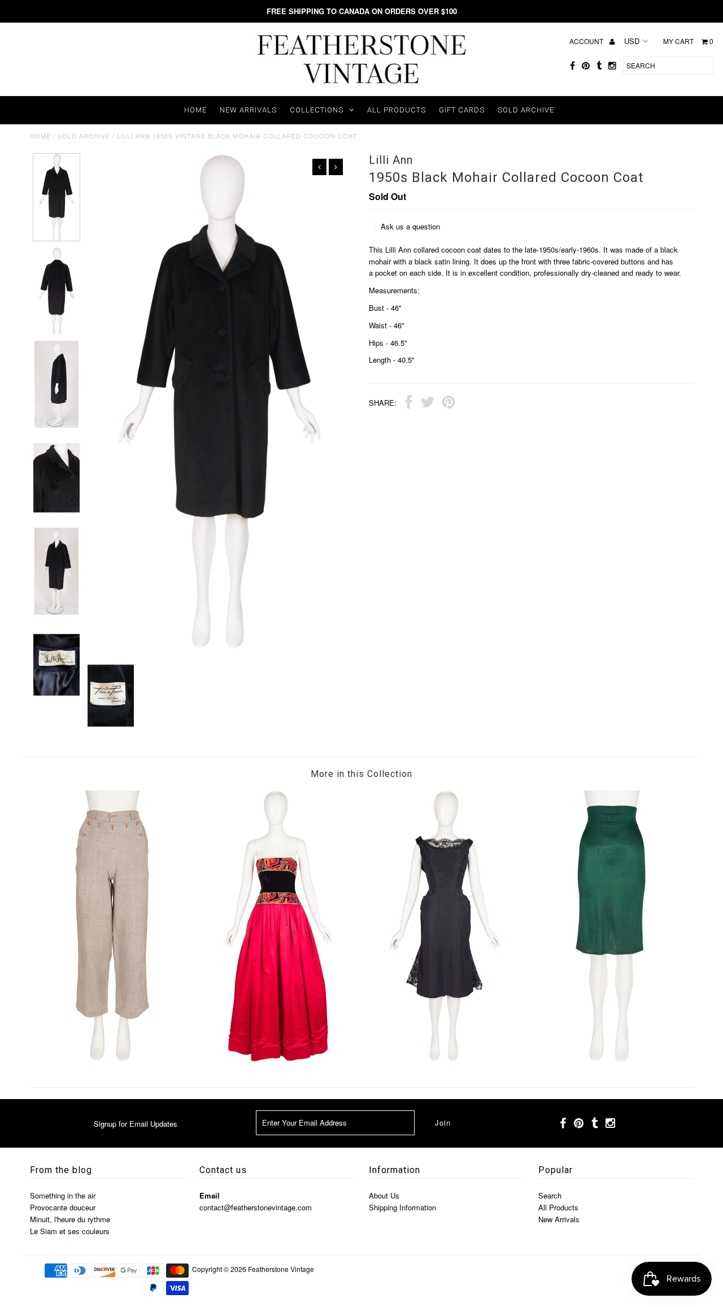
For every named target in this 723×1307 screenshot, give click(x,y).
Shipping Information (402, 1207)
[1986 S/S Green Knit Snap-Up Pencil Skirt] (610, 1058)
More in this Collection (361, 773)
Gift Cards (462, 110)
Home (195, 110)
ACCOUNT (587, 41)
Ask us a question (410, 226)
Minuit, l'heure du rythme (70, 1219)
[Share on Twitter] (427, 403)
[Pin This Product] (448, 403)
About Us (384, 1195)
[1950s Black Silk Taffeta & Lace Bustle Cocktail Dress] (444, 1058)
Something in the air (62, 1195)
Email (209, 1195)
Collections (316, 110)
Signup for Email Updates (135, 1123)
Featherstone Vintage (281, 1269)
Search (549, 1195)
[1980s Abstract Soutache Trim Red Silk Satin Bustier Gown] (278, 1058)
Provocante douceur (62, 1207)
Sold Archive (526, 110)
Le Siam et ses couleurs (70, 1231)
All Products (396, 110)
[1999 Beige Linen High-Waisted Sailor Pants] (112, 1058)
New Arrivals (248, 110)
